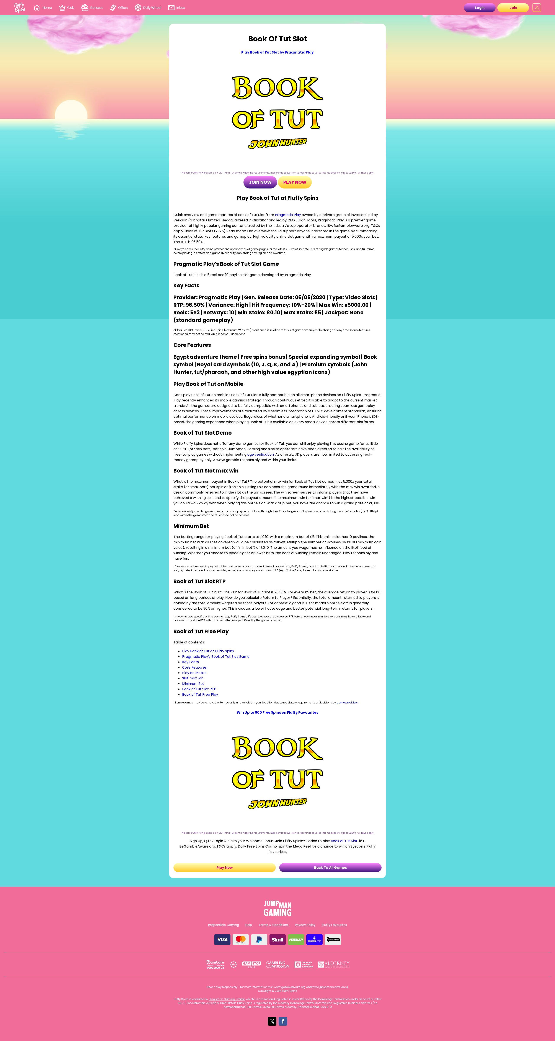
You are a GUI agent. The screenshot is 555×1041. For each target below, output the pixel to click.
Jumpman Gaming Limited (227, 999)
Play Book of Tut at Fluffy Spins (208, 651)
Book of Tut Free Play (200, 694)
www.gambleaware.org (289, 987)
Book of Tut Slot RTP (199, 689)
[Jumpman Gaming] (277, 914)
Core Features (194, 667)
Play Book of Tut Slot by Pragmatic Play (277, 52)
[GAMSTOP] (251, 964)
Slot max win (192, 678)
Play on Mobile (194, 672)
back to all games (330, 867)
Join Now (260, 182)
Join (513, 7)
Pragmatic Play (288, 214)
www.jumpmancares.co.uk (330, 987)
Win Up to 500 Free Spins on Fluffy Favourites (277, 712)
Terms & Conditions (273, 925)
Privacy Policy (305, 925)
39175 (181, 1003)
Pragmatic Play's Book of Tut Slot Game (216, 656)
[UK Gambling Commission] (277, 964)
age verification (260, 454)
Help (248, 925)
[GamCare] (215, 964)
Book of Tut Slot (344, 840)
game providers (347, 702)
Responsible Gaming (223, 925)
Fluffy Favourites (334, 925)
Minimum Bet (193, 683)
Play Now (294, 182)
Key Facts (190, 661)
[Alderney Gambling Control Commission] (334, 964)
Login (480, 7)
